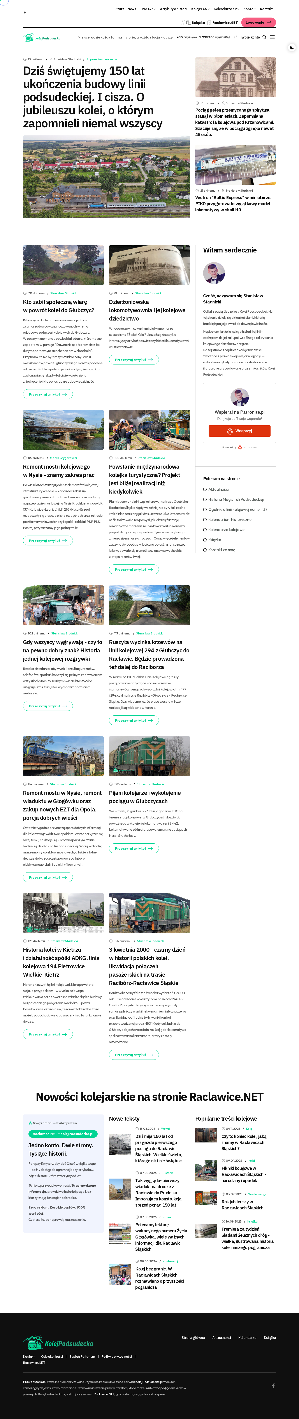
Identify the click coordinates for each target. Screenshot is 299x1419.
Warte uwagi (257, 1194)
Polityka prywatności (117, 1357)
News (132, 9)
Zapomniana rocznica (101, 59)
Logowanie (255, 22)
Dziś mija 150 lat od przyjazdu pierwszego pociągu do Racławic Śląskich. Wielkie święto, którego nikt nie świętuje (158, 1148)
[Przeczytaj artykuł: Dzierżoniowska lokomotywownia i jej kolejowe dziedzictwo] (149, 264)
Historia (167, 1173)
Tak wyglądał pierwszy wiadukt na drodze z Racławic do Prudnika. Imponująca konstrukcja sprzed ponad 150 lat (158, 1192)
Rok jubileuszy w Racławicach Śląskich (243, 1205)
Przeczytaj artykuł (44, 394)
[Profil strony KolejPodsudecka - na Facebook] (25, 12)
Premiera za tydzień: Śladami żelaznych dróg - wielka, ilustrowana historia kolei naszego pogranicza (248, 1238)
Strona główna (193, 1337)
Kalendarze (247, 1337)
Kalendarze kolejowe (226, 529)
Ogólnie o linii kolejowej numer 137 (237, 509)
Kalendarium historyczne (230, 519)
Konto (248, 9)
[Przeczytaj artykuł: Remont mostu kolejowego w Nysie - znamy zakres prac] (63, 429)
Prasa (166, 1217)
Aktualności (218, 489)
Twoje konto (250, 37)
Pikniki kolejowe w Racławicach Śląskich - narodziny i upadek (244, 1174)
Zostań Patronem (82, 1357)
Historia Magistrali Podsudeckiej (236, 499)
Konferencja (171, 1261)
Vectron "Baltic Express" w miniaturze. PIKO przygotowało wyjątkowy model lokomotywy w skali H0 (233, 203)
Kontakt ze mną (221, 549)
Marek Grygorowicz (63, 458)
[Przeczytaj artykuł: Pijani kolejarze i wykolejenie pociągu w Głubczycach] (149, 755)
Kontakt (266, 9)
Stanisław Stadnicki (63, 293)
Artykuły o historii (174, 9)
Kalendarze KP (225, 9)
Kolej (249, 1129)
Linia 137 (146, 9)
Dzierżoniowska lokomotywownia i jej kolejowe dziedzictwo (147, 310)
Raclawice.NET (34, 1363)
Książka (214, 539)
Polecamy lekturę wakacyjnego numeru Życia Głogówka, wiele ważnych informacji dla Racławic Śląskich (161, 1237)
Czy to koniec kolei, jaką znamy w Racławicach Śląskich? (244, 1142)
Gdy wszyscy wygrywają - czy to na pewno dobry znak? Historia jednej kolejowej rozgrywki (62, 650)
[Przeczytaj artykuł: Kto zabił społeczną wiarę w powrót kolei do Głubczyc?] (63, 264)
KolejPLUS (199, 9)
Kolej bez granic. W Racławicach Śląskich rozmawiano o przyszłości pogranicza (159, 1278)
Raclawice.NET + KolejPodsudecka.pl (63, 1134)
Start (120, 9)
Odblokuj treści (52, 1357)
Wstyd (165, 1129)
